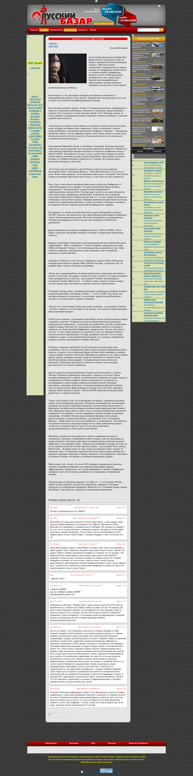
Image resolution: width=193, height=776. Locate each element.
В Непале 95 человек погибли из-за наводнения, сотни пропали (140, 56)
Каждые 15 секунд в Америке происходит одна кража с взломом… (154, 186)
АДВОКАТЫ (35, 68)
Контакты (83, 30)
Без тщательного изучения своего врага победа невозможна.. (153, 223)
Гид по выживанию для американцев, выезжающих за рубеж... (154, 246)
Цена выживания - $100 (153, 163)
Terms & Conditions (138, 743)
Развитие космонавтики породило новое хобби (141, 120)
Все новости (148, 148)
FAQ (93, 743)
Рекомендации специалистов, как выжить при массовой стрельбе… (154, 236)
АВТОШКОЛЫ (35, 145)
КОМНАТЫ (35, 159)
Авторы (112, 743)
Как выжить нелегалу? (153, 192)
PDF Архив (35, 62)
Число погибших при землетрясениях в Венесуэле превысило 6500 (141, 68)
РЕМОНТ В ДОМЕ (35, 128)
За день (140, 151)
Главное (34, 30)
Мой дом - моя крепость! (154, 181)
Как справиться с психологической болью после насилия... (154, 307)
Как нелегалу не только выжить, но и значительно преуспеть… (153, 196)
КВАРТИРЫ (35, 162)
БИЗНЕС (35, 168)
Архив (93, 30)
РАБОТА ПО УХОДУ (35, 105)
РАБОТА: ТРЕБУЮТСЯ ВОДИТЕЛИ (35, 99)
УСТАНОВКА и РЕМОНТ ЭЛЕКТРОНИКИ (35, 133)
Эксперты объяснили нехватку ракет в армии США (141, 80)
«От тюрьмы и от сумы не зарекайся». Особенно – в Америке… (153, 175)
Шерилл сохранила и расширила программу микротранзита (141, 90)
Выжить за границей (152, 242)
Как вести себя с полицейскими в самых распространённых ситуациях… (154, 294)
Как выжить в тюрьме (153, 171)
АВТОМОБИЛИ (35, 171)
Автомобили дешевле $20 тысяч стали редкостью (141, 45)
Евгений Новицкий (119, 47)
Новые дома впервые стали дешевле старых (141, 111)
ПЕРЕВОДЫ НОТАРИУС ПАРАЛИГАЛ (35, 119)
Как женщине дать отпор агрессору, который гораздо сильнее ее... (153, 209)
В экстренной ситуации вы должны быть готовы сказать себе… (153, 281)
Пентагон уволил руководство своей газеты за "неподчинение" (139, 101)
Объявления (56, 30)
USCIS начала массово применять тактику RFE (141, 141)
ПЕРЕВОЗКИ (35, 125)
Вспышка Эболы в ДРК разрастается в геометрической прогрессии (141, 131)
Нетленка (73, 743)
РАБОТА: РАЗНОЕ (35, 108)
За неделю (157, 151)
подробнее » (159, 50)
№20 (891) (53, 46)
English (44, 30)
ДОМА (35, 165)
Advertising (70, 30)
